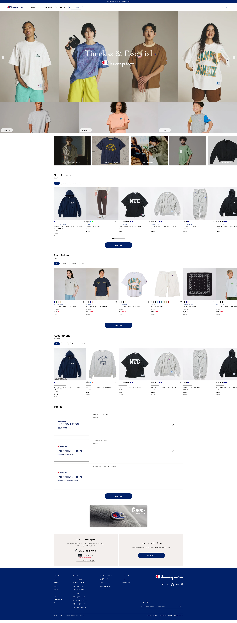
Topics (56, 596)
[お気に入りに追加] (84, 222)
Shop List (56, 603)
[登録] (180, 606)
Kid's (55, 586)
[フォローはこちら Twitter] (167, 584)
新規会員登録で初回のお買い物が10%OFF (118, 1)
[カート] (229, 7)
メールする (153, 555)
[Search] (218, 7)
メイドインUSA (77, 579)
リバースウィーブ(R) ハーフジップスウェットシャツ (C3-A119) (68, 227)
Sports (75, 7)
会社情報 (81, 615)
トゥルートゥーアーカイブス (60, 224)
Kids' (62, 7)
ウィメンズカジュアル (58, 304)
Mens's (64, 343)
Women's (47, 7)
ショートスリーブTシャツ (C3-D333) (129, 307)
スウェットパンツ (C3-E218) (94, 226)
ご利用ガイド (104, 579)
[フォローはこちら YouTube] (177, 584)
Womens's (74, 343)
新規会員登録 (126, 582)
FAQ (101, 582)
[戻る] (3, 57)
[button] (117, 167)
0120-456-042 (87, 550)
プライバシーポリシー (59, 615)
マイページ (125, 579)
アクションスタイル (123, 224)
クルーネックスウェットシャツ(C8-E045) (163, 226)
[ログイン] (222, 7)
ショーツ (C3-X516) (157, 307)
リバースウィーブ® (78, 582)
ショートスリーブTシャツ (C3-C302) (97, 307)
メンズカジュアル (90, 304)
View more (118, 245)
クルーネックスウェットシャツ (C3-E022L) (99, 387)
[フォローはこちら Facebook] (163, 584)
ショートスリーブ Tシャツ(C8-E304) (130, 226)
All (56, 183)
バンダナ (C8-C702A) (189, 307)
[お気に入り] (226, 7)
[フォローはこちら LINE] (182, 584)
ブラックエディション (79, 604)
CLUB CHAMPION (105, 586)
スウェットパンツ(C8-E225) (191, 226)
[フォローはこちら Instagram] (172, 584)
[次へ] (234, 57)
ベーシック (88, 224)
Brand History (58, 599)
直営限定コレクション (188, 304)
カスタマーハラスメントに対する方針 (85, 561)
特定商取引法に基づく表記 (72, 615)
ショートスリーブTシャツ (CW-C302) (65, 307)
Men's (33, 7)
